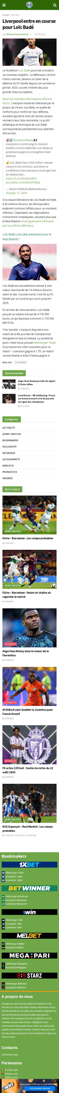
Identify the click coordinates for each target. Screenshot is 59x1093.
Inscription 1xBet (14, 876)
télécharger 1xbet (45, 342)
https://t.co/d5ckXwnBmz (21, 178)
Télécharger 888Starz (16, 983)
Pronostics (9, 471)
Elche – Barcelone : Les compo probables (27, 538)
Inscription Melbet (14, 947)
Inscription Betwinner (16, 900)
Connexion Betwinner (16, 904)
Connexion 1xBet (14, 880)
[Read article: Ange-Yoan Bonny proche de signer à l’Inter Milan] (9, 384)
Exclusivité (9, 446)
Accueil (5, 15)
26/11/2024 (24, 406)
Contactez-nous (10, 1054)
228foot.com (11, 1077)
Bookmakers (10, 440)
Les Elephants (11, 459)
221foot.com (11, 1070)
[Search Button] (55, 5)
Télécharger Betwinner (16, 896)
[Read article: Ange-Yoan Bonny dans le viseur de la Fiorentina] (29, 627)
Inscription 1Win (13, 924)
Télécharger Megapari (16, 963)
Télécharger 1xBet (14, 872)
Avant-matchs (11, 434)
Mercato (15, 15)
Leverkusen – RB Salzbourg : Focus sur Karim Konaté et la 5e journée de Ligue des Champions (36, 398)
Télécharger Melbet (15, 944)
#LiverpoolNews (23, 140)
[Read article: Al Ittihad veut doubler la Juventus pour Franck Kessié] (29, 686)
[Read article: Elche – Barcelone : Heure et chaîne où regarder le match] (29, 569)
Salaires (7, 478)
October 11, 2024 (16, 193)
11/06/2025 (24, 388)
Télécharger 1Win (14, 920)
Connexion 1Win (13, 927)
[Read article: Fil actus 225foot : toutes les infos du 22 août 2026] (29, 744)
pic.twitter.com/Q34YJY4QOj (23, 182)
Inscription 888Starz (15, 987)
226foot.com (11, 1073)
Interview (8, 453)
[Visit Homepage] (29, 5)
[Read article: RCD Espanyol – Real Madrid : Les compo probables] (29, 803)
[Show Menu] (4, 5)
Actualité (8, 427)
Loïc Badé (24, 70)
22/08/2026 (9, 543)
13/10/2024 (39, 34)
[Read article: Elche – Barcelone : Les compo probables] (29, 515)
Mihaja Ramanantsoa (17, 34)
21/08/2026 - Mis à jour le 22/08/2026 (20, 835)
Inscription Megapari (15, 967)
